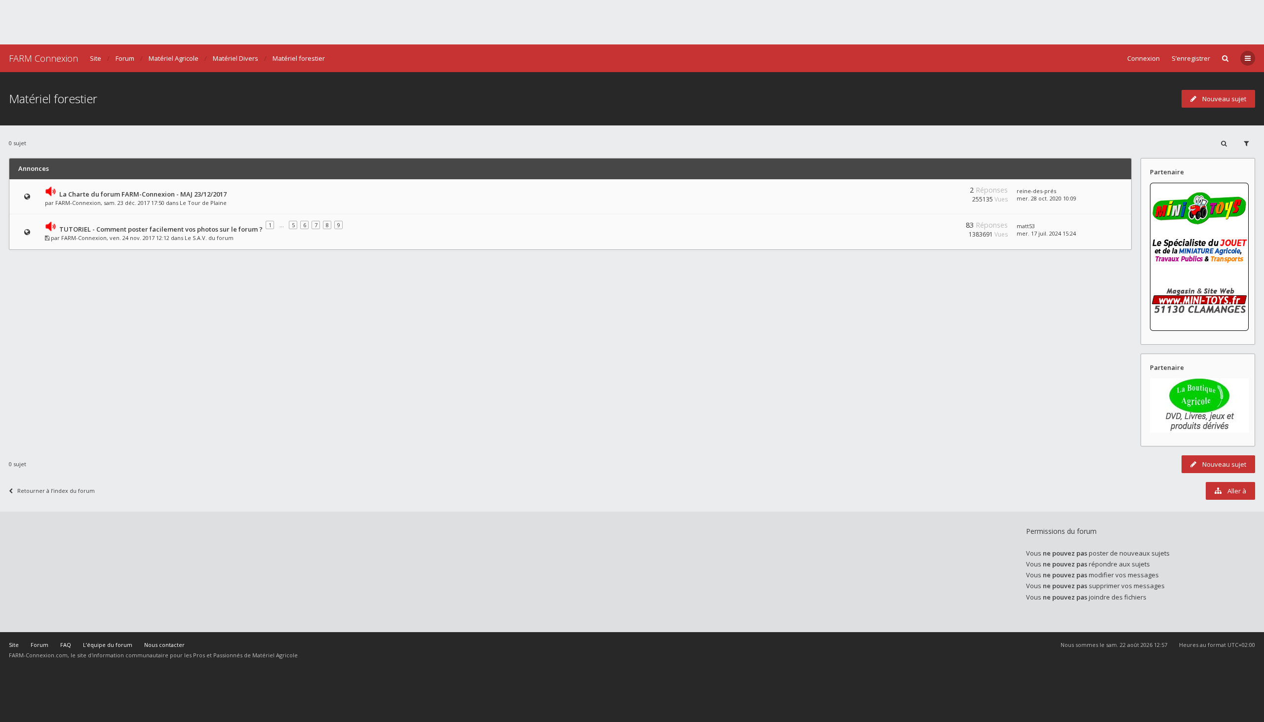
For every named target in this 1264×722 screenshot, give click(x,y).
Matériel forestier (299, 58)
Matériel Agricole (173, 58)
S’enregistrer (1191, 58)
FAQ (65, 644)
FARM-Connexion (78, 202)
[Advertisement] (632, 22)
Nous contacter (164, 644)
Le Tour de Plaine (203, 202)
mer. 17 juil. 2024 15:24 (1046, 233)
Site (95, 58)
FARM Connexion (43, 58)
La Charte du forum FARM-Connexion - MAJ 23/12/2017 (143, 194)
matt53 (1026, 226)
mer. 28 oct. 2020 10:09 (1046, 198)
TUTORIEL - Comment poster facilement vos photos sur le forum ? (161, 229)
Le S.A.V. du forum (209, 237)
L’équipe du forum (107, 644)
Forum (125, 58)
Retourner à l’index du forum (56, 490)
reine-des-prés (1036, 191)
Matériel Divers (235, 58)
